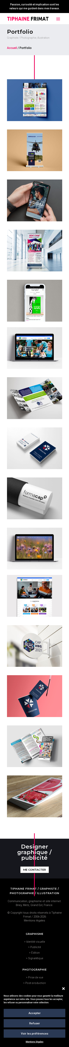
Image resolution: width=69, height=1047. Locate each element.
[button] (63, 988)
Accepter (35, 1013)
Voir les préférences (34, 1033)
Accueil (12, 48)
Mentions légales (34, 1041)
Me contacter (34, 869)
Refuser (34, 1023)
